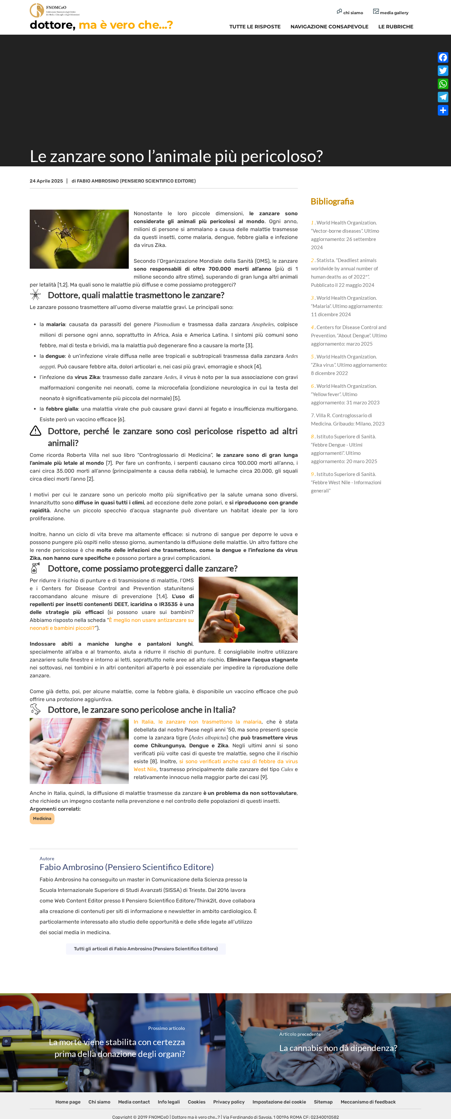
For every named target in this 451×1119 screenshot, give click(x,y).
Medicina (42, 818)
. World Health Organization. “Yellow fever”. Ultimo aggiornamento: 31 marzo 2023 (345, 394)
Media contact (134, 1102)
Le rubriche (395, 26)
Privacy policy (229, 1102)
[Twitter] (443, 70)
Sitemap (323, 1102)
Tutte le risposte (255, 26)
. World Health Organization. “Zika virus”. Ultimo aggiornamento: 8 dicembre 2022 (349, 365)
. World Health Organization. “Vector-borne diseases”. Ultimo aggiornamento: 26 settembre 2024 (345, 235)
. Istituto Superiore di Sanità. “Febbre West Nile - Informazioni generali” (346, 482)
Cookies (196, 1102)
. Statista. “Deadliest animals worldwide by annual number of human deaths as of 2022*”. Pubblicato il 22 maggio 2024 (344, 272)
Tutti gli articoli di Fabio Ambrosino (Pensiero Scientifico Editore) (146, 949)
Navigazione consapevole (329, 26)
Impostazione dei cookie (279, 1102)
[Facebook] (443, 57)
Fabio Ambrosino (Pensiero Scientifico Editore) (136, 181)
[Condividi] (443, 110)
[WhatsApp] (443, 83)
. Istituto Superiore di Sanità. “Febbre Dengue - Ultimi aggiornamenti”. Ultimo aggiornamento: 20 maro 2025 (344, 448)
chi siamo (352, 12)
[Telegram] (443, 97)
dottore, (101, 25)
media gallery (393, 12)
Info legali (169, 1102)
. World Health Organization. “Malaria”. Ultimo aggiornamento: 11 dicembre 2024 (347, 306)
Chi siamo (99, 1102)
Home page (68, 1102)
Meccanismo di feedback (368, 1102)
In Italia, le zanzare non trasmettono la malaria (197, 722)
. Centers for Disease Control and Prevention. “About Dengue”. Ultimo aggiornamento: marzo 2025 (349, 335)
